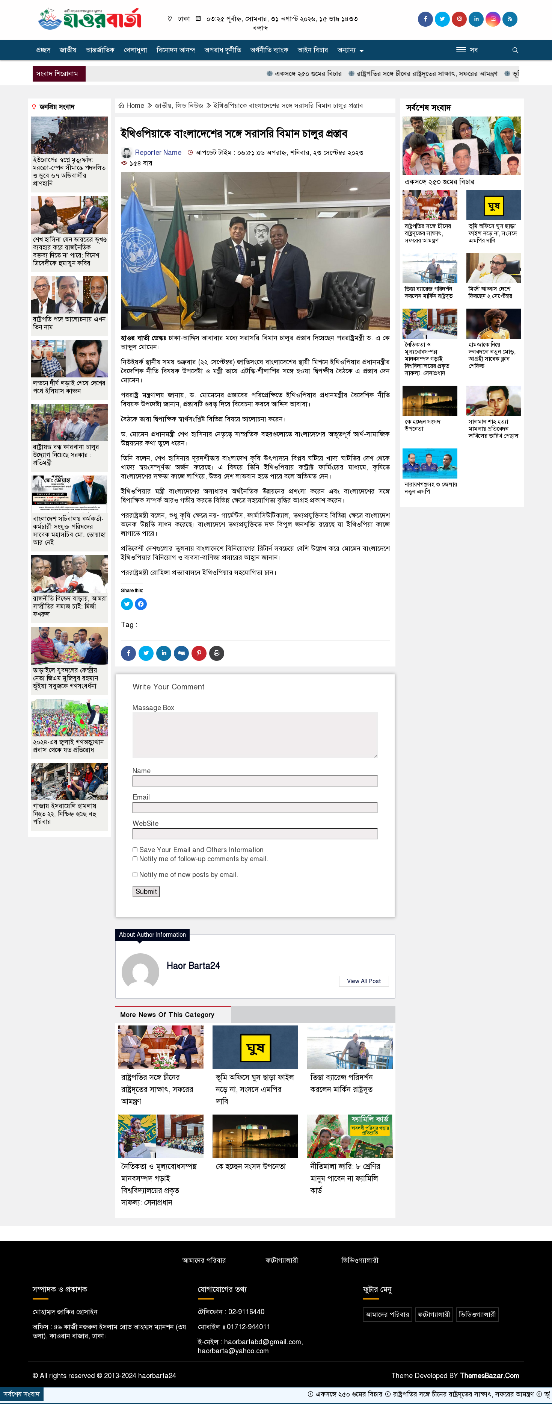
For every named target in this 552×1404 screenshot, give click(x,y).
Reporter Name (157, 152)
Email (141, 797)
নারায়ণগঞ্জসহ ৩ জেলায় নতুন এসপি (431, 488)
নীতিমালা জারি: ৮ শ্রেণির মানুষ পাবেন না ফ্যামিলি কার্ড (345, 1178)
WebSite (145, 823)
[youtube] (493, 19)
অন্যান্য (347, 50)
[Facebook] (128, 653)
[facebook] (425, 19)
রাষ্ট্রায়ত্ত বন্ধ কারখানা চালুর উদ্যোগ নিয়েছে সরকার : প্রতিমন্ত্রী (66, 455)
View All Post (364, 981)
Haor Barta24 (193, 965)
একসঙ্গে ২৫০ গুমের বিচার (261, 74)
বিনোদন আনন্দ (176, 50)
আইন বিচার (313, 50)
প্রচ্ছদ (43, 50)
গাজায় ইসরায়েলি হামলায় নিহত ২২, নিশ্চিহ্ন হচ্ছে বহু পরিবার (65, 814)
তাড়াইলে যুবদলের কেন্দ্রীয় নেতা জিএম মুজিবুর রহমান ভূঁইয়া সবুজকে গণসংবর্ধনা (65, 678)
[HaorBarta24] (90, 18)
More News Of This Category (167, 1015)
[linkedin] (476, 19)
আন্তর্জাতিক (100, 50)
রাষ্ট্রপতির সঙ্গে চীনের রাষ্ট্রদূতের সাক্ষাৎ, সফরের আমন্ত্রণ (380, 74)
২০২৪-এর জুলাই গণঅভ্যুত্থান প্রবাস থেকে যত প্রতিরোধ (68, 746)
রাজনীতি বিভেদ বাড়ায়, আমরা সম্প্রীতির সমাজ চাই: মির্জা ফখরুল (70, 606)
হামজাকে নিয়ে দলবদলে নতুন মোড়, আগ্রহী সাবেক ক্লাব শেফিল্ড (492, 355)
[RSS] (509, 19)
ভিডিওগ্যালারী (360, 1260)
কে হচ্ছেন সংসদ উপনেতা (251, 1166)
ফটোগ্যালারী (282, 1260)
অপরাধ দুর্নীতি (223, 50)
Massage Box (153, 708)
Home (135, 105)
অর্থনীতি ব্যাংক (269, 50)
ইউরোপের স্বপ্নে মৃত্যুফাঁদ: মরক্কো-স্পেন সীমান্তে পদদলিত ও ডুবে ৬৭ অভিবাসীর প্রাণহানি (69, 172)
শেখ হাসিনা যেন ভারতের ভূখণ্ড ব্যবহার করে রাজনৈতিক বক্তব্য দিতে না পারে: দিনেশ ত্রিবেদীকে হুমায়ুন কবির (70, 251)
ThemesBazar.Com (489, 1376)
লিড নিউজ (189, 105)
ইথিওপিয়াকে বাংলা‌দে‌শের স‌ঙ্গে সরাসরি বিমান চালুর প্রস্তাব (288, 105)
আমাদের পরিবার (204, 1260)
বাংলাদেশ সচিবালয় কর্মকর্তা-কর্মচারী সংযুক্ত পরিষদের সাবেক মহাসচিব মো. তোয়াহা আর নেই (69, 531)
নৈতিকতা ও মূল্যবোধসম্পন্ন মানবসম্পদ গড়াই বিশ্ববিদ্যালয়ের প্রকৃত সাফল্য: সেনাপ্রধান (427, 359)
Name (142, 771)
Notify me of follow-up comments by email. (203, 859)
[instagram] (459, 19)
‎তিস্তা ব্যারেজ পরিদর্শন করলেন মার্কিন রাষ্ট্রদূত (429, 292)
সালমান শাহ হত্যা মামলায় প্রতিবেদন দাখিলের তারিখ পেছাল (494, 429)
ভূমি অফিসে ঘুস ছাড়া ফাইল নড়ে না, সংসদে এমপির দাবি (255, 1089)
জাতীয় (68, 50)
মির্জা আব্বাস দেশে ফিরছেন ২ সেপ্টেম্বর (490, 292)
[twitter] (442, 19)
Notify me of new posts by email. (188, 875)
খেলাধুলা (135, 50)
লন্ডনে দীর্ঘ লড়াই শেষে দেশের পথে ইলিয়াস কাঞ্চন (69, 387)
